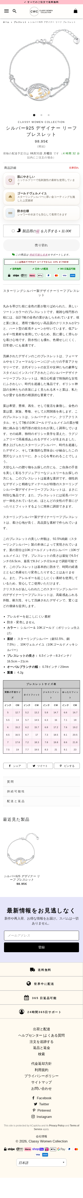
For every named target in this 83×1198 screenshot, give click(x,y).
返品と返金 (41, 1048)
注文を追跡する (42, 1042)
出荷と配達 (41, 1029)
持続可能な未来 (38, 254)
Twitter (43, 1104)
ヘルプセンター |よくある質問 (41, 1035)
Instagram (44, 1117)
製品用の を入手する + (46, 231)
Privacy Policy (56, 1125)
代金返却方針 (41, 1064)
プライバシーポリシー (41, 1076)
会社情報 (41, 1136)
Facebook (44, 1098)
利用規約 (41, 1070)
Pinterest (43, 1110)
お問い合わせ (41, 1089)
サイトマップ (41, 1082)
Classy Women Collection (48, 1141)
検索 (41, 1054)
